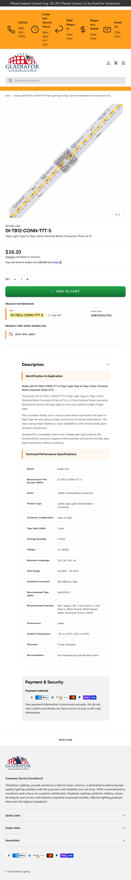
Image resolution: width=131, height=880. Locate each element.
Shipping (10, 256)
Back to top (65, 739)
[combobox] (65, 80)
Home (8, 96)
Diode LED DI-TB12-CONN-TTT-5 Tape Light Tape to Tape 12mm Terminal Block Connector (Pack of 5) (62, 96)
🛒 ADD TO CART (65, 291)
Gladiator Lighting (21, 871)
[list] (65, 161)
